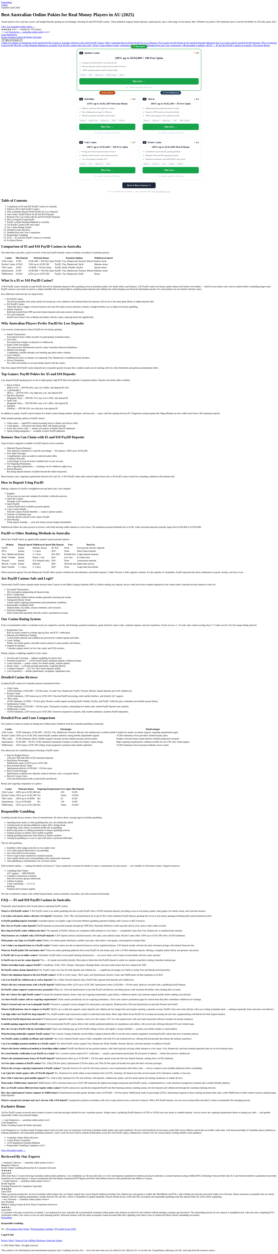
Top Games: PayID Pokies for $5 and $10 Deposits (182, 43)
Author (4, 5)
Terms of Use (21, 1240)
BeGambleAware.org (163, 192)
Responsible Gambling (193, 45)
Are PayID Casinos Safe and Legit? (75, 45)
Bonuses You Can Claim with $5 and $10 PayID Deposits (233, 43)
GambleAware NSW (65, 1229)
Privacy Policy (7, 1240)
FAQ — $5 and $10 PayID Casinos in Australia (228, 45)
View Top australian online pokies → (18, 26)
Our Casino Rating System (105, 45)
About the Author (54, 1240)
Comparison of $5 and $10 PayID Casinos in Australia (44, 43)
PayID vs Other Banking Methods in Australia (35, 45)
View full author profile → (13, 1150)
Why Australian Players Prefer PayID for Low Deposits (131, 43)
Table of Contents (10, 43)
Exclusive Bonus (261, 45)
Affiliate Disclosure (37, 1240)
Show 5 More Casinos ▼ (139, 185)
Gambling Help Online (17, 1229)
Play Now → (139, 81)
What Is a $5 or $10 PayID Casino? (87, 43)
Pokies (6, 2)
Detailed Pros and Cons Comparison (163, 45)
